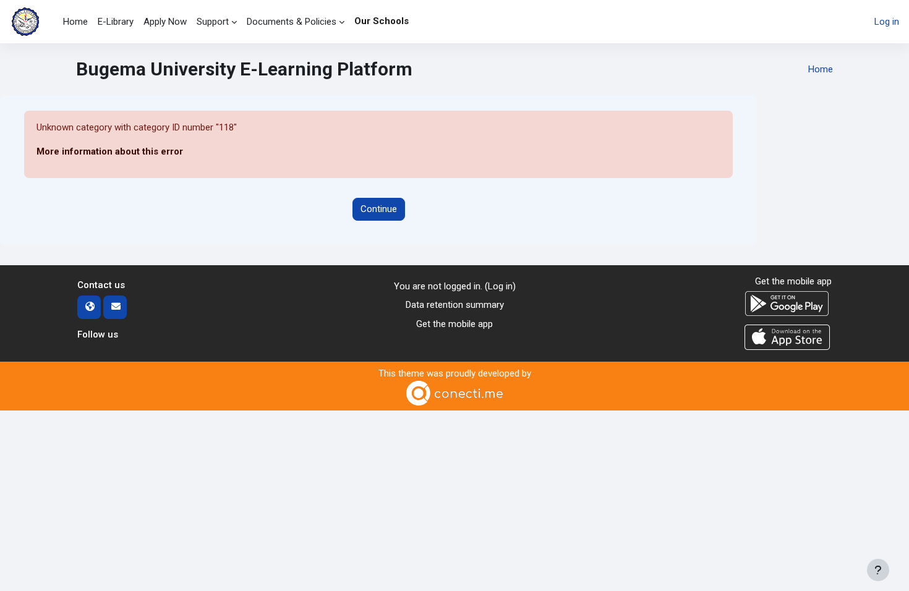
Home (820, 69)
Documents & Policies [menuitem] (291, 21)
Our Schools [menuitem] (381, 21)
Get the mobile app (454, 324)
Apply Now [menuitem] (165, 21)
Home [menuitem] (75, 21)
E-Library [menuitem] (116, 21)
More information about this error (109, 151)
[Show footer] (878, 570)
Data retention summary (455, 304)
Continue (379, 209)
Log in (886, 21)
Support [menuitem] (213, 21)
